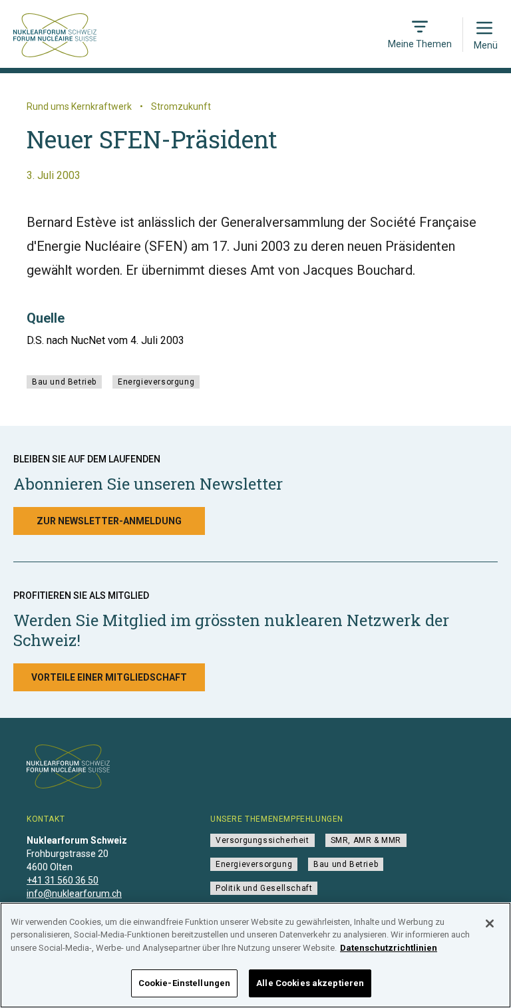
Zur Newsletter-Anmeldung (109, 521)
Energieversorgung (156, 382)
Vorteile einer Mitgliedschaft (109, 677)
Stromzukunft (181, 106)
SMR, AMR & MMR (366, 840)
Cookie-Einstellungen (184, 983)
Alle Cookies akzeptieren (310, 983)
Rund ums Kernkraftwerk (79, 106)
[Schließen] (489, 923)
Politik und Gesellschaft (264, 888)
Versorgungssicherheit (262, 840)
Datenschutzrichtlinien (388, 948)
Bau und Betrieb (64, 382)
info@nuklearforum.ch (74, 893)
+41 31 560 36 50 (62, 880)
